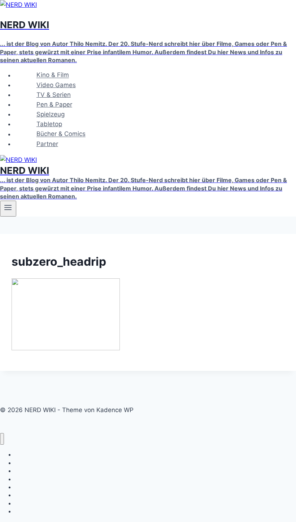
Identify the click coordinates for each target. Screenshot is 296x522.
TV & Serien (53, 94)
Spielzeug (50, 114)
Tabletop (49, 124)
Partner (47, 143)
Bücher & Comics (61, 134)
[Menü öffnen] (8, 209)
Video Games (56, 85)
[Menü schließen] (2, 439)
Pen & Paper (54, 104)
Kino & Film (52, 75)
